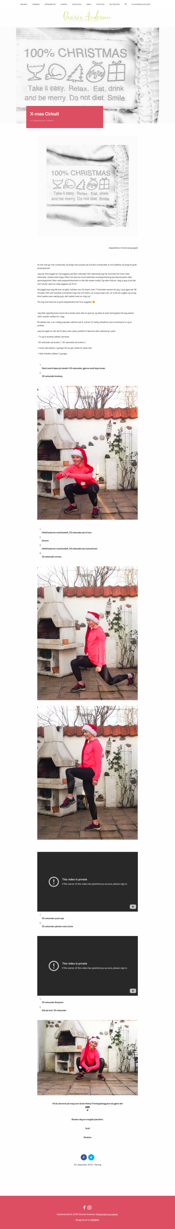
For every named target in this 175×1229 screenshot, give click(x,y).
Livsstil (63, 4)
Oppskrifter (50, 4)
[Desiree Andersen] (87, 15)
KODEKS (94, 1220)
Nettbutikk (114, 4)
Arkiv (88, 4)
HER (87, 1107)
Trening (36, 4)
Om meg (23, 4)
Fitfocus (100, 4)
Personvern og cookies (107, 1214)
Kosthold (76, 4)
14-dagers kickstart (141, 4)
